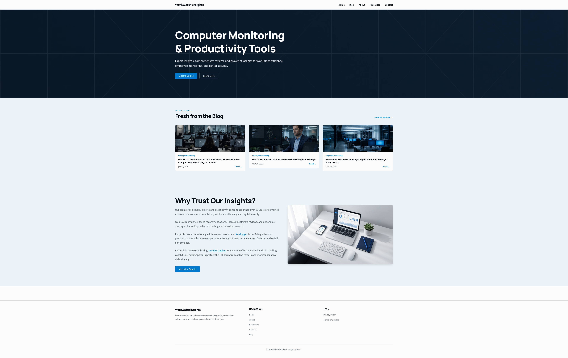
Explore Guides (186, 75)
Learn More (209, 75)
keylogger (242, 234)
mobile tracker (217, 250)
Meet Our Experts (187, 269)
